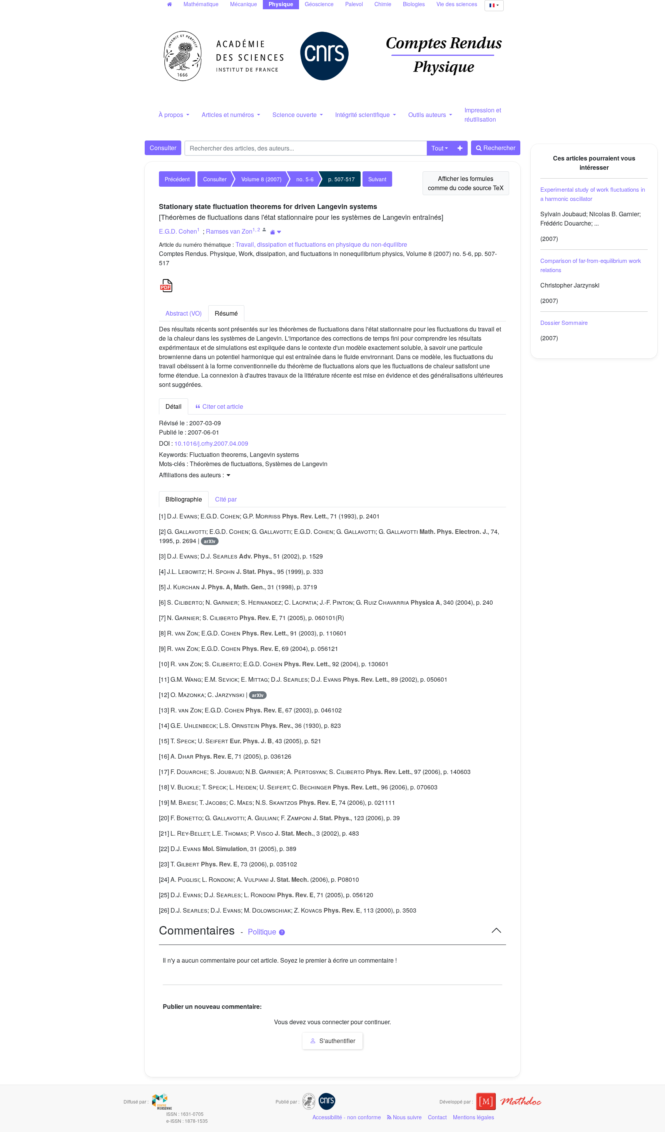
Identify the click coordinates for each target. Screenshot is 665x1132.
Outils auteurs (428, 114)
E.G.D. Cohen (178, 231)
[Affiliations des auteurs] (275, 232)
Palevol (354, 4)
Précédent (177, 179)
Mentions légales (473, 1117)
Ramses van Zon (229, 231)
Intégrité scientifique (363, 114)
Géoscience (319, 4)
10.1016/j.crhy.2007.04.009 (211, 443)
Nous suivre (406, 1117)
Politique (263, 931)
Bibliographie (183, 499)
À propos (172, 114)
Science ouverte (295, 114)
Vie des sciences (456, 4)
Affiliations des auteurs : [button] (192, 474)
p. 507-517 (341, 179)
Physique (281, 4)
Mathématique (201, 4)
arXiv (210, 541)
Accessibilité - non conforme (346, 1117)
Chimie (382, 4)
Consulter (163, 147)
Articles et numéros (229, 114)
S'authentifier (336, 1040)
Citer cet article (222, 406)
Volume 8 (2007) (261, 179)
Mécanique (243, 4)
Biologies (414, 4)
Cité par (226, 499)
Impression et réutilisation (482, 114)
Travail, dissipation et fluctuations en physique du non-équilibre (321, 244)
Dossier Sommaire (564, 322)
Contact (437, 1117)
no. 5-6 (305, 179)
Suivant (377, 179)
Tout (437, 148)
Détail (173, 406)
